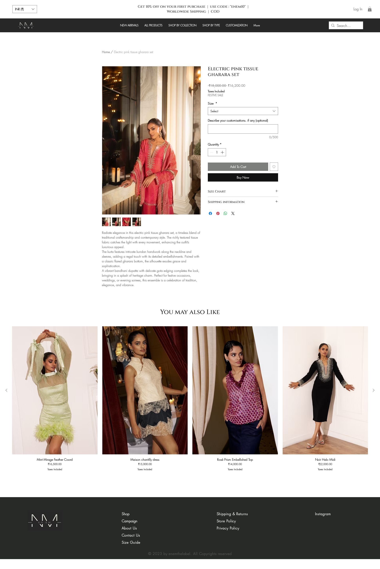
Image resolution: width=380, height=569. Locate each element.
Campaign (129, 521)
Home (106, 52)
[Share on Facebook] (210, 213)
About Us (129, 528)
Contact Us (131, 535)
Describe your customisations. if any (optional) (238, 120)
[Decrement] (211, 152)
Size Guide (131, 542)
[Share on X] (233, 213)
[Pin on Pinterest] (218, 213)
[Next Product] (373, 390)
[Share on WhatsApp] (225, 213)
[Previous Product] (6, 390)
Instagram (323, 513)
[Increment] (222, 152)
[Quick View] (55, 390)
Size (212, 103)
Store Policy (226, 521)
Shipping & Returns (232, 513)
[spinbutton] (217, 152)
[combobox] (243, 111)
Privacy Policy (228, 528)
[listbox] (24, 9)
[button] (24, 9)
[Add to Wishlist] (274, 167)
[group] (190, 400)
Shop (125, 513)
